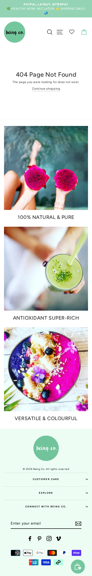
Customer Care (46, 479)
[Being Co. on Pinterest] (39, 538)
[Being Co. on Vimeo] (58, 538)
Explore (46, 492)
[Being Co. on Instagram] (49, 538)
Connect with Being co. (46, 506)
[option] (46, 8)
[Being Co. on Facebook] (30, 538)
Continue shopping (46, 88)
